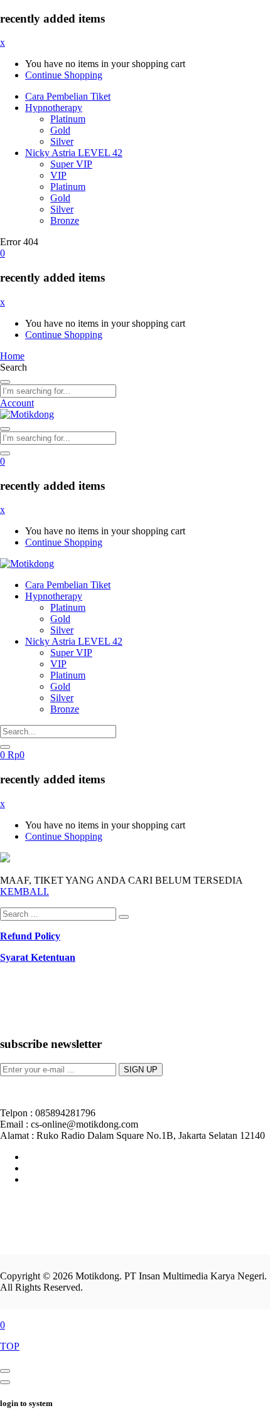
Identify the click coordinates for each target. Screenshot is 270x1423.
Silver (61, 141)
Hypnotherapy (53, 107)
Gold (60, 130)
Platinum (67, 119)
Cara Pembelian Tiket (68, 96)
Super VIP (71, 164)
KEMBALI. (24, 891)
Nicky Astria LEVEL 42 (73, 152)
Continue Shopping (63, 75)
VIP (58, 175)
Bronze (64, 220)
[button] (2, 253)
